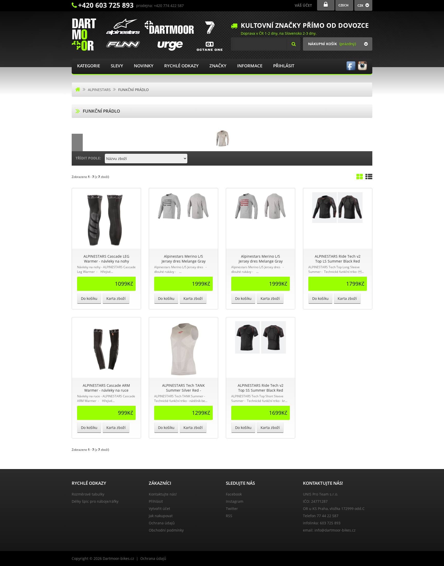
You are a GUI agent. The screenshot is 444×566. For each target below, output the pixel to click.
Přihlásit (283, 66)
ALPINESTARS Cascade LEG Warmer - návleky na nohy (106, 259)
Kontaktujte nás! (163, 494)
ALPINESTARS (99, 89)
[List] (368, 177)
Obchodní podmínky (166, 530)
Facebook (234, 494)
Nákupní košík (322, 43)
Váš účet (303, 5)
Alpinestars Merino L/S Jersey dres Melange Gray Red (261, 261)
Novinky (143, 66)
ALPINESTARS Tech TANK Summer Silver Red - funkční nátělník (183, 390)
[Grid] (359, 177)
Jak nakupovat (161, 515)
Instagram (234, 501)
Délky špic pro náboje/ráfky (95, 501)
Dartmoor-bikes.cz (118, 558)
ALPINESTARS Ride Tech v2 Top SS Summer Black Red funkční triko (260, 390)
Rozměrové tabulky (88, 494)
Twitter (232, 508)
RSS (229, 515)
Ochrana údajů (162, 522)
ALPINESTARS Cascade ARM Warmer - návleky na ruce (106, 388)
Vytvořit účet (159, 508)
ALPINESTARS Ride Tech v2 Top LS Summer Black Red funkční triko (337, 261)
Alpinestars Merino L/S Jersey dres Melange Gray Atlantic (184, 261)
